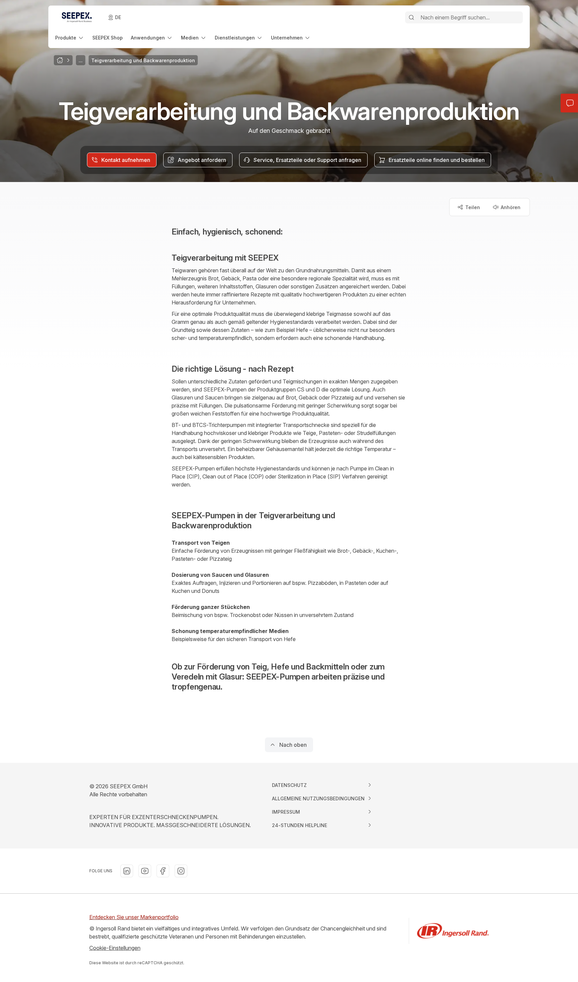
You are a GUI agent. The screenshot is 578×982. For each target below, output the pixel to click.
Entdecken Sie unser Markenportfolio (134, 917)
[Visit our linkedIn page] (126, 871)
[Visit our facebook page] (163, 871)
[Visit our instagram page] (181, 871)
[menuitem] (69, 37)
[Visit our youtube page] (144, 871)
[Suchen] (411, 17)
